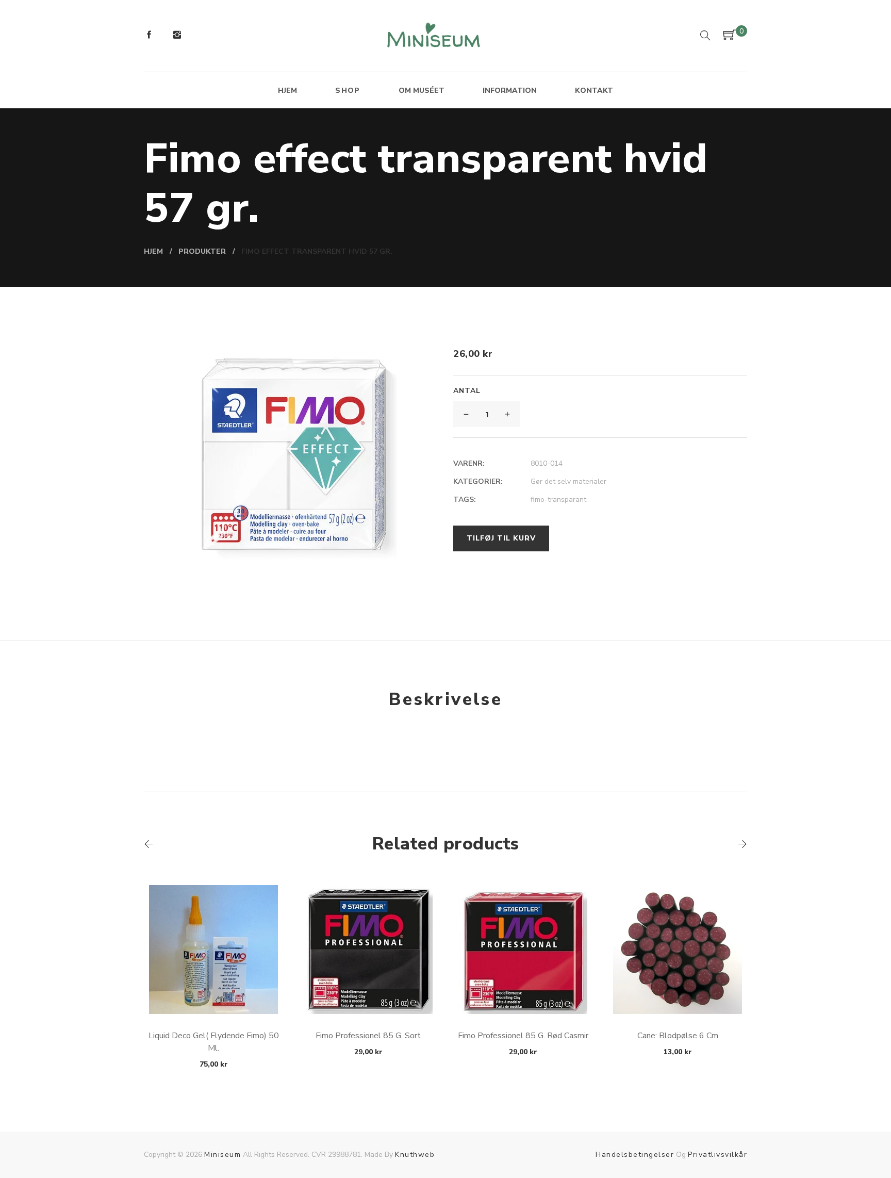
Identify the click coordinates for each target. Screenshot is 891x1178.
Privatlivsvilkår (717, 1154)
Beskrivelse (445, 699)
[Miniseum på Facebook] (149, 36)
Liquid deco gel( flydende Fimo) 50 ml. (213, 1042)
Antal (467, 391)
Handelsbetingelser (635, 1154)
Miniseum (222, 1154)
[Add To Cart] (213, 989)
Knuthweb (415, 1154)
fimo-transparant (558, 499)
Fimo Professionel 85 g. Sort (368, 1035)
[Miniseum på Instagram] (177, 36)
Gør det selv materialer (568, 481)
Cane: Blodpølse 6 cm (677, 1035)
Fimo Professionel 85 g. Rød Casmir (523, 1035)
